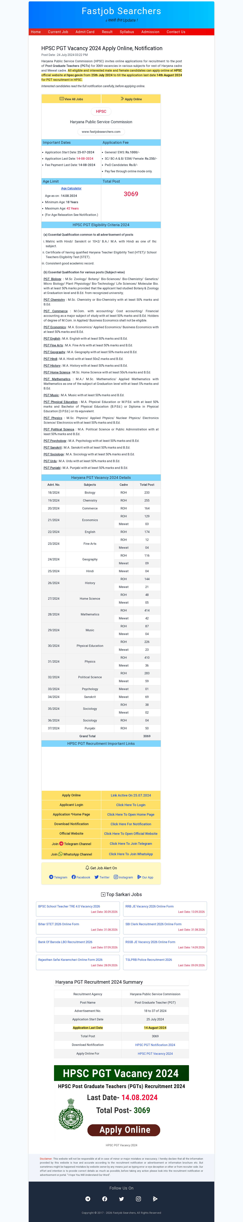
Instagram (125, 877)
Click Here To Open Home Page (130, 814)
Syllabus (127, 32)
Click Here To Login (130, 805)
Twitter (104, 877)
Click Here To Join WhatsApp (131, 854)
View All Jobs (73, 99)
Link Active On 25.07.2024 (131, 795)
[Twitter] (121, 1199)
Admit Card (85, 32)
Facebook (83, 877)
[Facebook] (104, 1199)
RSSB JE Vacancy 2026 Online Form (150, 942)
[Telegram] (87, 1199)
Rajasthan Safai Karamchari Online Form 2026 (70, 960)
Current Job (58, 32)
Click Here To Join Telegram (131, 844)
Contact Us (176, 32)
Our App (147, 877)
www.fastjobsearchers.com (101, 131)
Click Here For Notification (131, 824)
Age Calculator (71, 188)
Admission (150, 32)
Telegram (60, 877)
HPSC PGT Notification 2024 (155, 1045)
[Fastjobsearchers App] (155, 1199)
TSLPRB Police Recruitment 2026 (148, 960)
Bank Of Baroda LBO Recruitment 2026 (65, 942)
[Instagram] (138, 1199)
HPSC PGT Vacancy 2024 (155, 1053)
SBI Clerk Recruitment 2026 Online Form (153, 924)
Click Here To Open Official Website (131, 834)
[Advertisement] (101, 768)
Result (107, 32)
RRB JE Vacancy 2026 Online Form (149, 906)
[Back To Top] (238, 1217)
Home (36, 32)
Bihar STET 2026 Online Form (58, 924)
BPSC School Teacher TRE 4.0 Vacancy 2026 (69, 906)
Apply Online (133, 99)
